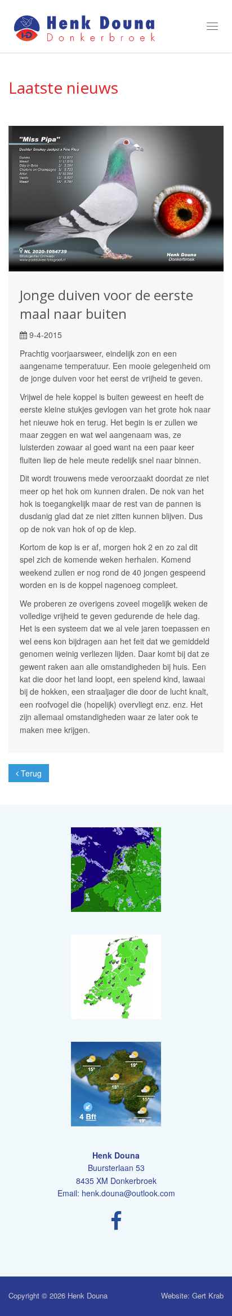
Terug (30, 773)
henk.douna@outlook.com (128, 1193)
